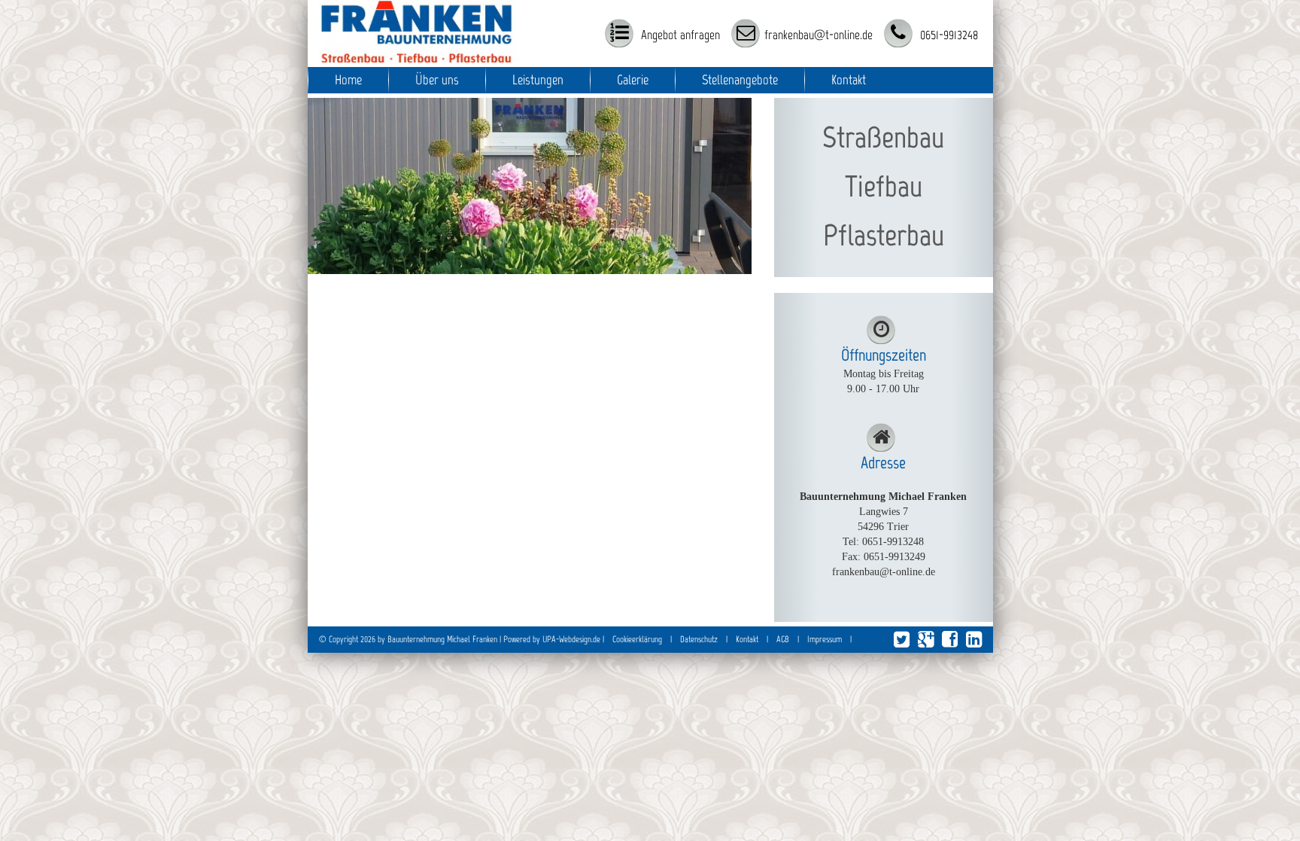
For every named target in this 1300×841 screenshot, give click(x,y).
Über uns (437, 80)
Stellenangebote (740, 80)
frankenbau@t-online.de (818, 34)
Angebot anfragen (679, 34)
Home (348, 80)
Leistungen (537, 80)
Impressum (824, 639)
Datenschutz (699, 639)
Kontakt (848, 80)
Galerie (632, 80)
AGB (782, 639)
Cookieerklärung (637, 639)
